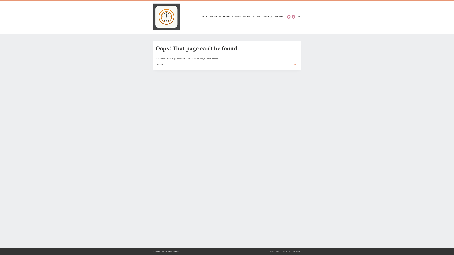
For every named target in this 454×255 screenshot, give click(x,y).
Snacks (256, 17)
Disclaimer (296, 251)
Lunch (226, 17)
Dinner (247, 17)
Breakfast (215, 17)
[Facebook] (288, 17)
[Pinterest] (293, 17)
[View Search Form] (299, 17)
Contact (279, 17)
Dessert (236, 17)
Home (204, 17)
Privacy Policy (274, 251)
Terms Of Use (286, 251)
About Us (267, 17)
